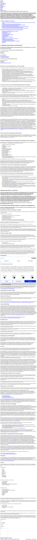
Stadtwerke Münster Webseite (15, 539)
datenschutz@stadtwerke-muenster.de (5, 62)
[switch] (14, 277)
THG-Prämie (4, 41)
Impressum (1, 539)
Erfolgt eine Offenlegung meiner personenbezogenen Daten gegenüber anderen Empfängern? (15, 26)
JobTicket (3, 42)
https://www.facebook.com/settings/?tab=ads (18, 314)
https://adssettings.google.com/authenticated (8, 288)
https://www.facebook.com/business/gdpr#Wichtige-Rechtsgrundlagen (10, 317)
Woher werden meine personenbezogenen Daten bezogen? (10, 25)
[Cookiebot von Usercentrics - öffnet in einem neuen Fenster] (32, 258)
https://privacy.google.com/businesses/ (10, 302)
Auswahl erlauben (18, 281)
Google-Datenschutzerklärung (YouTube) (8, 397)
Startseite (2, 11)
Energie (1, 5)
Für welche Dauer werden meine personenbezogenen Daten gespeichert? (12, 27)
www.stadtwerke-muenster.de (4, 57)
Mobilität (1, 7)
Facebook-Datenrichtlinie (5, 395)
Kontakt (1, 9)
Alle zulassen (30, 281)
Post (1, 8)
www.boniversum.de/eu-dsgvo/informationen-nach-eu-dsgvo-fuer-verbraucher (11, 128)
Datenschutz (5, 539)
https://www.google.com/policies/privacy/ (16, 287)
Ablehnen (6, 281)
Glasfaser (21, 11)
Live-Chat (3, 37)
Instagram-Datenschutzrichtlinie (6, 396)
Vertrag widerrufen (28, 539)
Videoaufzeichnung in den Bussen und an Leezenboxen (10, 38)
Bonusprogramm (2, 6)
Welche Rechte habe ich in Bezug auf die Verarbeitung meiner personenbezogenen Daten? (15, 28)
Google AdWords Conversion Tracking (7, 34)
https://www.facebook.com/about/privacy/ (29, 311)
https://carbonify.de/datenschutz (9, 460)
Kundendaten (2, 4)
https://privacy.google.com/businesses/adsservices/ (25, 302)
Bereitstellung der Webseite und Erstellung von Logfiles (10, 31)
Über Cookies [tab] (30, 260)
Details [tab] (18, 260)
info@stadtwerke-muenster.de (4, 56)
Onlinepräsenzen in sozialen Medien (7, 39)
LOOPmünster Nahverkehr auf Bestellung (8, 40)
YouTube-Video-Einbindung (6, 33)
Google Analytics (4, 32)
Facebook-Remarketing (5, 35)
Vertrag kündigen (33, 539)
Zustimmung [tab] (6, 260)
